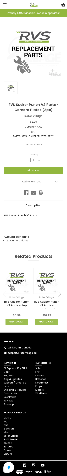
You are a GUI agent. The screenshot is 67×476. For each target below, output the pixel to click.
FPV (37, 372)
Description (33, 205)
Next (59, 294)
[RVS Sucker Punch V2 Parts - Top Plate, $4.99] (17, 281)
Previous (4, 294)
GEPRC (7, 418)
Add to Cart (17, 321)
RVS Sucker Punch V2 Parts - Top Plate (17, 305)
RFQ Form (9, 375)
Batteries (40, 379)
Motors (39, 390)
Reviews (8, 400)
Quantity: (33, 154)
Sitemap (9, 404)
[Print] (40, 192)
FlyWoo (8, 450)
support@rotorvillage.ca (22, 353)
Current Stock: (33, 144)
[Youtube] (42, 465)
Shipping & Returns (15, 390)
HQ (5, 421)
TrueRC (8, 443)
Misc (6, 432)
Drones (39, 375)
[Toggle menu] (4, 4)
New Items (10, 397)
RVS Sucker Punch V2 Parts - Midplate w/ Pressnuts (46, 307)
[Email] (33, 192)
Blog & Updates (13, 379)
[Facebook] (26, 192)
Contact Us (10, 393)
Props (38, 386)
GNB (6, 425)
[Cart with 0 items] (63, 5)
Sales (38, 368)
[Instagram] (33, 465)
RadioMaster (11, 439)
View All (8, 453)
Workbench (42, 393)
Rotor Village (11, 436)
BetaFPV (8, 446)
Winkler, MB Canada (19, 347)
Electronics (41, 382)
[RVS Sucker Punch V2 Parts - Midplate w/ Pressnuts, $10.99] (47, 281)
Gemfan (9, 428)
